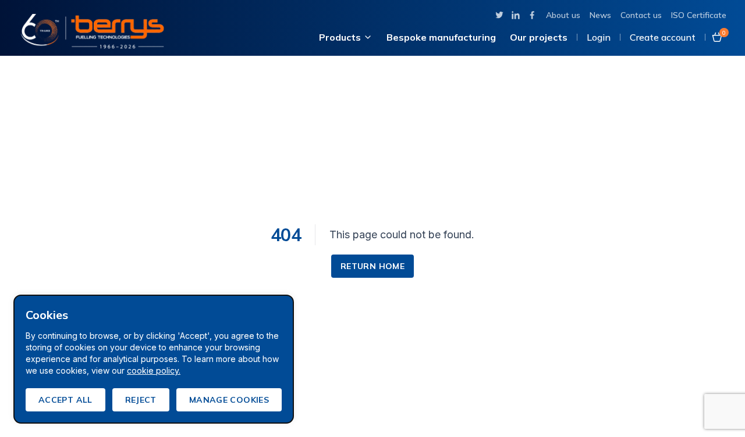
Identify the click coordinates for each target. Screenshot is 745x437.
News (600, 15)
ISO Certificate (698, 15)
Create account (663, 37)
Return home (372, 266)
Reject (141, 400)
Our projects (538, 37)
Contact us (641, 15)
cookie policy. (153, 370)
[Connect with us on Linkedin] (515, 15)
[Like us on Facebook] (532, 15)
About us (563, 15)
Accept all (65, 400)
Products (340, 37)
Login (599, 37)
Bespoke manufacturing (441, 37)
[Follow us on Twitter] (499, 15)
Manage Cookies (229, 400)
